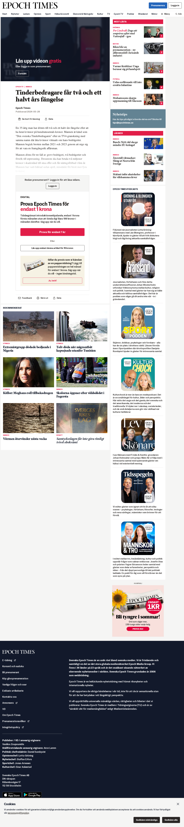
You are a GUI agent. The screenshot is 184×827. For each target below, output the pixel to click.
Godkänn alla (171, 820)
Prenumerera (158, 5)
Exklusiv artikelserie (12, 690)
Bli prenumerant (10, 672)
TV (108, 14)
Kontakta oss (9, 696)
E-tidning (7, 660)
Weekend (142, 14)
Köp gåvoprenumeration (15, 678)
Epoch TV (118, 14)
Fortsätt (22, 73)
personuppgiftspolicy (18, 813)
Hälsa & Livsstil (62, 14)
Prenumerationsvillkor (14, 721)
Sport (48, 14)
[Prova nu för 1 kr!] (138, 611)
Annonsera (8, 702)
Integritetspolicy (11, 727)
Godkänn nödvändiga (146, 820)
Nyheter (15, 14)
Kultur (100, 14)
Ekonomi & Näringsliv (83, 14)
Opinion (37, 14)
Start (4, 14)
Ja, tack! (52, 280)
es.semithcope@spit (123, 122)
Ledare (26, 14)
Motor (154, 14)
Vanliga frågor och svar (14, 684)
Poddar (130, 14)
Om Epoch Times (11, 715)
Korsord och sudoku (13, 666)
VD (3, 709)
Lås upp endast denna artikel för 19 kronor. (52, 248)
